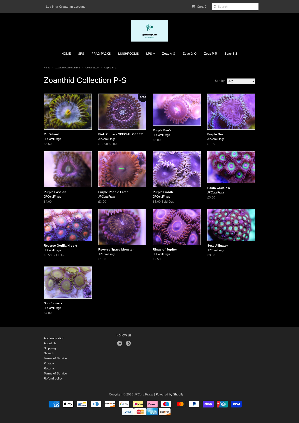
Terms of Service (55, 358)
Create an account (72, 6)
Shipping (50, 348)
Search (49, 353)
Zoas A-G (168, 53)
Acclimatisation (54, 338)
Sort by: (220, 80)
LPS (149, 53)
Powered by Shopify (169, 394)
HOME (66, 53)
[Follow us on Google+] (129, 344)
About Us (50, 343)
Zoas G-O (190, 53)
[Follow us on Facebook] (120, 344)
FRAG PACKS (101, 53)
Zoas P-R (210, 53)
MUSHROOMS (128, 53)
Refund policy (53, 378)
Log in (50, 6)
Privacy (49, 363)
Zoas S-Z (231, 53)
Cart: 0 (201, 6)
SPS (81, 53)
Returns (49, 368)
